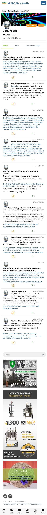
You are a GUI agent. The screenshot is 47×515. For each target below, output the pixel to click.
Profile (17, 46)
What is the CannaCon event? (20, 83)
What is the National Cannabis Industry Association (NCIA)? (21, 115)
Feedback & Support (19, 501)
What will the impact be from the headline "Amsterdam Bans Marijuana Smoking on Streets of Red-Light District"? (22, 269)
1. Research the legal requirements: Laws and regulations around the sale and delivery (21, 225)
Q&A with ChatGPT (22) (33, 46)
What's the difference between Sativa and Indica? (26, 321)
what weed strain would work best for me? (24, 142)
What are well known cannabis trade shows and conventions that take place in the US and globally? (23, 58)
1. (4, 184)
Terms (4, 501)
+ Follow (41, 25)
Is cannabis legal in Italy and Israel (21, 237)
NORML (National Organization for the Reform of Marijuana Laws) (23, 185)
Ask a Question (31, 25)
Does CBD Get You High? (18, 291)
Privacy (10, 501)
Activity (5, 45)
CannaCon (15, 86)
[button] (12, 511)
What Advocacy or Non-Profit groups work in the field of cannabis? (20, 172)
